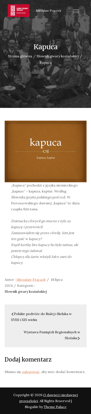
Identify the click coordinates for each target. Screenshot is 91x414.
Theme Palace (55, 407)
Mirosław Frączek (31, 279)
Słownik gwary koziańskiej (26, 291)
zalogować (31, 372)
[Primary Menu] (76, 11)
